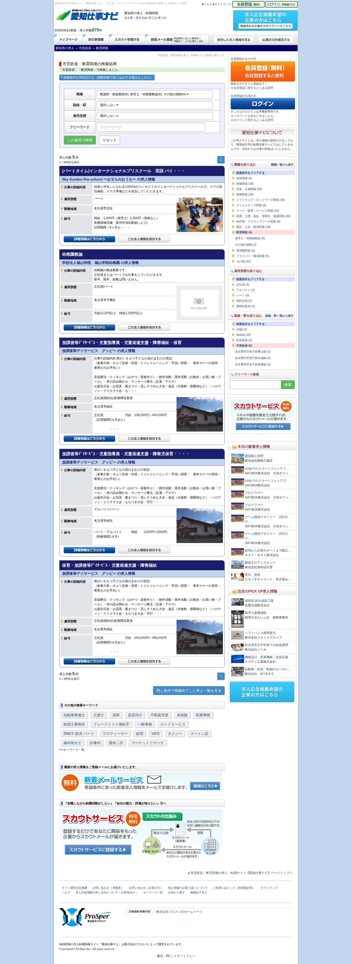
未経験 (182, 715)
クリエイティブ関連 (249, 205)
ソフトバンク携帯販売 (260, 633)
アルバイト (243, 289)
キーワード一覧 (74, 750)
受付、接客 (252, 574)
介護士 (98, 715)
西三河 (152, 17)
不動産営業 (159, 715)
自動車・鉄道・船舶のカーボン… (268, 669)
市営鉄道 (242, 345)
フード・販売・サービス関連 (254, 210)
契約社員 (242, 300)
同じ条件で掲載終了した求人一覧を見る (188, 690)
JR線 (239, 329)
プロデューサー (115, 733)
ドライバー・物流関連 (250, 255)
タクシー (175, 733)
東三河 (162, 17)
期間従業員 (243, 306)
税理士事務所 (74, 724)
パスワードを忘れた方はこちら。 (254, 115)
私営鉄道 (242, 340)
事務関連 (242, 194)
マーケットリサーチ (147, 743)
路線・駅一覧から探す (279, 315)
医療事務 (203, 715)
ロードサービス (173, 724)
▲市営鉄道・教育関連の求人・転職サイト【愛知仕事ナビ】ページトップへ (239, 873)
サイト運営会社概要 (74, 887)
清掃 (116, 715)
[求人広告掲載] (265, 19)
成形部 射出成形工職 (259, 600)
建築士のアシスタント (260, 562)
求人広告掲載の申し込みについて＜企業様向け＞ (107, 892)
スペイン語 (199, 733)
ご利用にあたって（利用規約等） (234, 887)
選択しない (108, 105)
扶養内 (95, 743)
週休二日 (116, 743)
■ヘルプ (207, 4)
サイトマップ (269, 887)
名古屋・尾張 (132, 17)
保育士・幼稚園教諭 (248, 238)
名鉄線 (240, 334)
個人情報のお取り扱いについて (188, 887)
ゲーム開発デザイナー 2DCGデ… (266, 519)
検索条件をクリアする (250, 172)
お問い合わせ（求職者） (108, 887)
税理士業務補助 (255, 613)
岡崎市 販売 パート (78, 733)
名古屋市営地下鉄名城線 (250, 357)
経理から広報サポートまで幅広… (268, 550)
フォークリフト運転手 (111, 724)
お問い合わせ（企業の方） (146, 887)
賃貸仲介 (135, 715)
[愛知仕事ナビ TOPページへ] (87, 16)
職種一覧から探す (282, 164)
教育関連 (242, 232)
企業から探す (176, 892)
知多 (145, 17)
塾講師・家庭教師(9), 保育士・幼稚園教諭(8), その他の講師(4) (143, 94)
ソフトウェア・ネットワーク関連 (257, 199)
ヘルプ (66, 892)
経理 (139, 733)
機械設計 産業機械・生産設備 (266, 657)
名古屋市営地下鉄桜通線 (250, 364)
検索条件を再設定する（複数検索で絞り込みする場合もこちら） (108, 77)
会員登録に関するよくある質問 (253, 87)
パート (240, 295)
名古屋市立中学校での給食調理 (266, 645)
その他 (240, 261)
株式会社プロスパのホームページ (179, 912)
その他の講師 (243, 244)
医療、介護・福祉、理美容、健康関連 (260, 216)
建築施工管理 (254, 456)
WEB (156, 733)
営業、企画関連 (246, 189)
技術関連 (242, 178)
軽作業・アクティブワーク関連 (256, 221)
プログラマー (254, 493)
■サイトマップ (222, 4)
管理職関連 (243, 250)
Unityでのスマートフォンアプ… (267, 468)
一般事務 (145, 724)
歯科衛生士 (72, 743)
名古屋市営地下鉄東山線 (250, 351)
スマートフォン (184, 956)
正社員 (240, 284)
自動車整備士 (74, 715)
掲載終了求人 (198, 892)
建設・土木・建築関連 (250, 226)
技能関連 (242, 183)
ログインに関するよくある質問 (253, 120)
